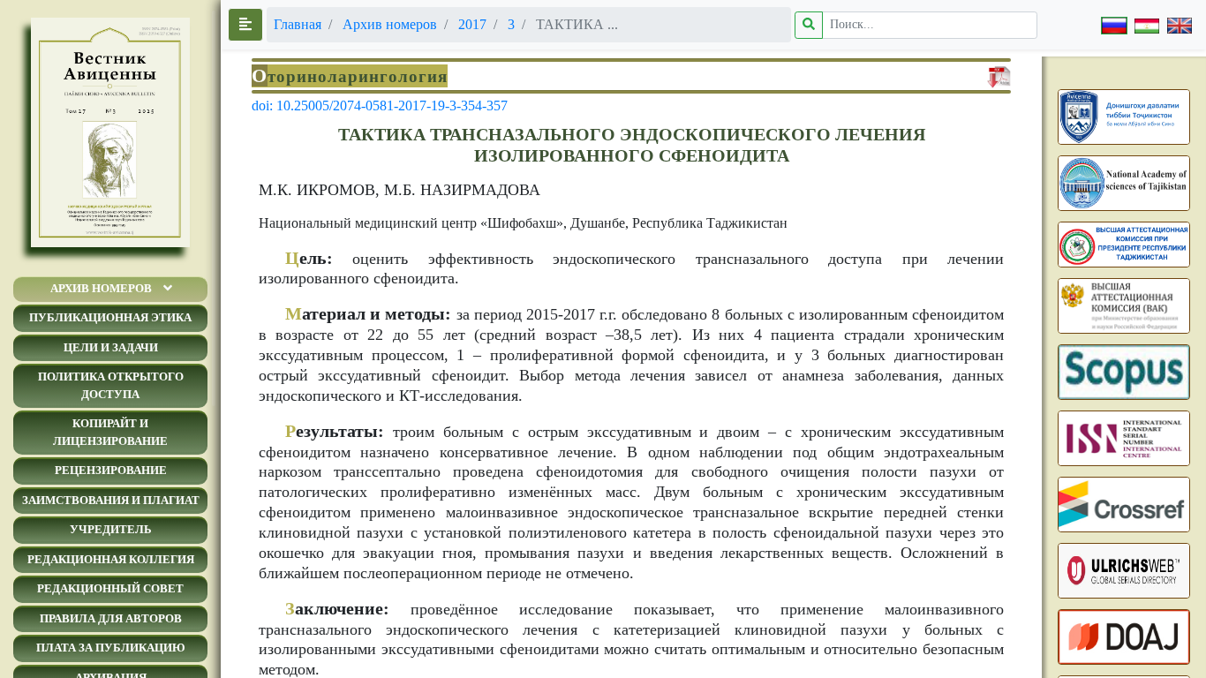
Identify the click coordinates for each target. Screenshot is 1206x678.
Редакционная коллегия (110, 559)
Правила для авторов (111, 618)
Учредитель (111, 529)
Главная (297, 24)
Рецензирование (111, 470)
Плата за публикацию (110, 647)
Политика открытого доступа (111, 385)
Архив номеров (101, 288)
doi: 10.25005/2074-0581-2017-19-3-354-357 (380, 105)
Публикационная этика (110, 317)
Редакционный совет (110, 588)
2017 (472, 24)
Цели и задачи (111, 347)
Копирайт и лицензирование (110, 432)
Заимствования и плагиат (111, 500)
